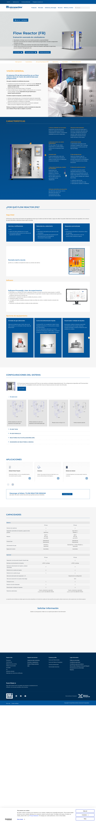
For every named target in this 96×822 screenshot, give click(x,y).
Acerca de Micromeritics (54, 660)
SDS (28, 666)
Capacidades (65, 61)
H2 (6, 669)
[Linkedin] (16, 696)
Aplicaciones (55, 61)
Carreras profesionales (25, 1)
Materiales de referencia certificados (14, 673)
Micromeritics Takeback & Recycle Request (79, 666)
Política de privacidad (11, 665)
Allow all (85, 811)
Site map (8, 703)
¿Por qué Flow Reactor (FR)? (42, 61)
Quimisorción (9, 662)
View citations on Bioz (22, 20)
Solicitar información (76, 61)
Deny (85, 818)
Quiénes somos (16, 1)
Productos (8, 660)
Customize (84, 814)
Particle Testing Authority (33, 664)
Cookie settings (14, 703)
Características (28, 61)
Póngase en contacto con (38, 1)
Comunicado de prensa (54, 666)
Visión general (18, 61)
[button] (89, 338)
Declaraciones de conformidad (77, 667)
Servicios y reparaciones (32, 662)
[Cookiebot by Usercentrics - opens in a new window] (8, 819)
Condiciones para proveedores (77, 664)
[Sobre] (25, 696)
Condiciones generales (75, 662)
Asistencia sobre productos (33, 660)
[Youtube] (21, 696)
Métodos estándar (10, 671)
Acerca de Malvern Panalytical (55, 662)
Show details (20, 819)
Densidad (8, 667)
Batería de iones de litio (11, 664)
